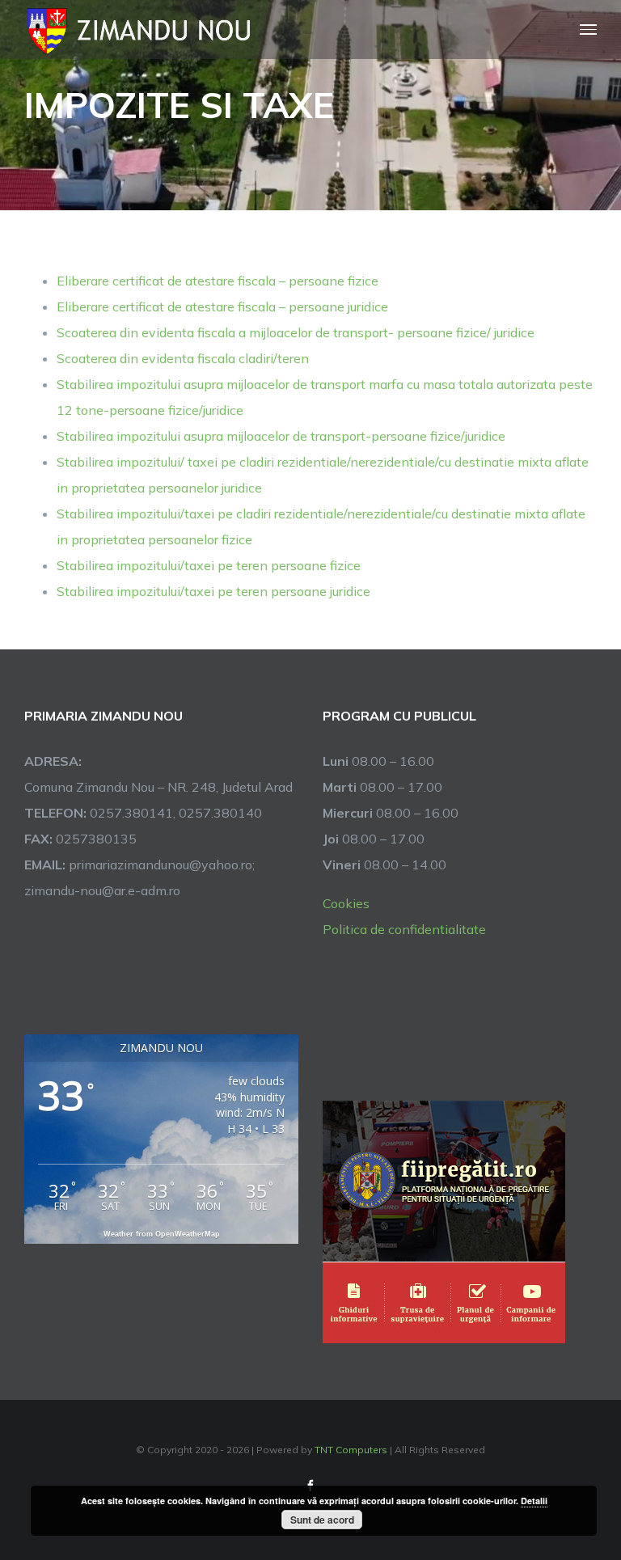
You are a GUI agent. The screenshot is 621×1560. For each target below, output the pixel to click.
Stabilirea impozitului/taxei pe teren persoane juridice (213, 591)
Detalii (534, 1500)
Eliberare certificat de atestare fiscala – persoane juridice (222, 306)
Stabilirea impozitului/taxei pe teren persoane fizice (209, 565)
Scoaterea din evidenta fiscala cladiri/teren (183, 358)
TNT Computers (351, 1450)
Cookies (346, 903)
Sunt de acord (322, 1519)
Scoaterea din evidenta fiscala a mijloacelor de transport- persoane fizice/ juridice (295, 332)
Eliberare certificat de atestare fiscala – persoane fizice (217, 281)
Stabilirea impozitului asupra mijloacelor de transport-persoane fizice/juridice (281, 436)
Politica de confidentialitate (404, 929)
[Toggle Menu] (588, 29)
